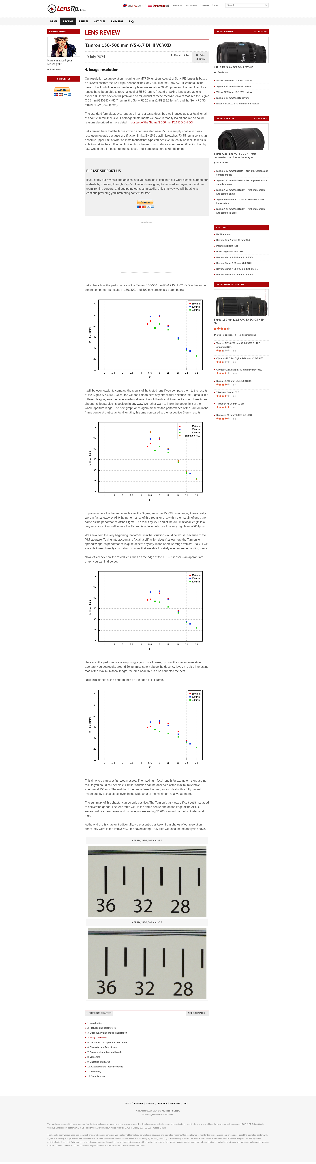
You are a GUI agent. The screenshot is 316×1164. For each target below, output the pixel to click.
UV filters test (223, 234)
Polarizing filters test (227, 246)
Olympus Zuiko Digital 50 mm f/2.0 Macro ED (239, 369)
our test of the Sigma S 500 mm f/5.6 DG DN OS (162, 122)
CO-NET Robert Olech (168, 1111)
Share (202, 59)
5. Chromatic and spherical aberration (107, 1042)
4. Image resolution (97, 1037)
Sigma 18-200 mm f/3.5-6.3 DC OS (233, 381)
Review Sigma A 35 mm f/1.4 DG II (233, 263)
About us (177, 5)
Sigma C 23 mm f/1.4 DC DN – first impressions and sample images (235, 155)
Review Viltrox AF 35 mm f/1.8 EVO (234, 274)
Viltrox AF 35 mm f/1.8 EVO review (234, 92)
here (68, 1145)
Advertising (192, 5)
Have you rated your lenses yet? (59, 62)
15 (236, 374)
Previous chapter (100, 1013)
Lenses (83, 21)
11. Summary (94, 1071)
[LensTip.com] (71, 8)
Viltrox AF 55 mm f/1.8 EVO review (234, 80)
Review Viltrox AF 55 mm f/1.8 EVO (234, 257)
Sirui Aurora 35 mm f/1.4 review (233, 67)
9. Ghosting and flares (98, 1062)
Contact (206, 5)
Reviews (68, 21)
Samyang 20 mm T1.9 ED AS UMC (234, 415)
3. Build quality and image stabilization (107, 1033)
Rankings (117, 21)
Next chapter (196, 1013)
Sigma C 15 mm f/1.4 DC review (232, 98)
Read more (55, 69)
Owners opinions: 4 (226, 335)
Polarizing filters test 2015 (229, 251)
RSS (216, 5)
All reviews (260, 32)
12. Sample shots (96, 1076)
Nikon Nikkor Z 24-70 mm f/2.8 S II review (237, 103)
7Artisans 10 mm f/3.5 (227, 392)
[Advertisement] (147, 247)
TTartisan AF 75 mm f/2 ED (230, 404)
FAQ (131, 21)
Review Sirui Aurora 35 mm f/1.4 (233, 240)
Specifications (249, 335)
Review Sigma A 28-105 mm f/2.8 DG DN (237, 269)
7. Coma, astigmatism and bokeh (104, 1052)
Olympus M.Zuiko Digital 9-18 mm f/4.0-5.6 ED (240, 358)
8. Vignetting (93, 1057)
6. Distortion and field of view (102, 1047)
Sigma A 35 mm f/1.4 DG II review (233, 86)
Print (202, 55)
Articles (99, 21)
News (53, 21)
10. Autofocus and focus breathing (105, 1066)
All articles (260, 119)
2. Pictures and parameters (101, 1028)
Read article (222, 162)
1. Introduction (94, 1023)
